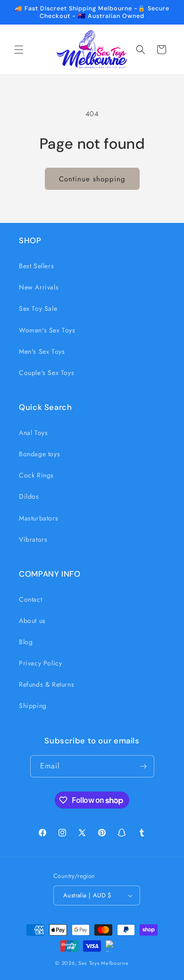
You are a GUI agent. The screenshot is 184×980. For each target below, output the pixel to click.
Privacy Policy (40, 663)
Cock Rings (36, 475)
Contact (30, 599)
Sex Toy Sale (38, 308)
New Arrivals (39, 287)
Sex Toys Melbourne (103, 963)
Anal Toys (33, 432)
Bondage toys (39, 454)
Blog (26, 642)
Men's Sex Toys (42, 351)
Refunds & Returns (46, 684)
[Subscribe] (143, 766)
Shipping (33, 705)
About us (32, 620)
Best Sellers (36, 266)
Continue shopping (92, 179)
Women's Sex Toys (47, 330)
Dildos (29, 496)
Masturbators (38, 518)
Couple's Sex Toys (46, 372)
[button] (18, 49)
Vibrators (33, 539)
